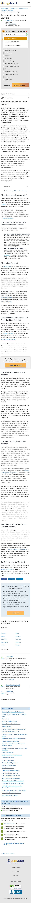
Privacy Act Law (6, 726)
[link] (3, 849)
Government (9, 69)
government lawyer (7, 569)
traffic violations (8, 218)
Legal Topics (13, 8)
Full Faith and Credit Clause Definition (13, 783)
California (3, 639)
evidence (7, 255)
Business (7, 55)
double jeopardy (6, 302)
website (11, 679)
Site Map (15, 875)
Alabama (3, 633)
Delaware (18, 642)
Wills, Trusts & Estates (11, 63)
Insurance (8, 77)
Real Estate (8, 53)
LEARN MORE (15, 613)
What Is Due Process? (8, 760)
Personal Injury (9, 61)
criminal (3, 204)
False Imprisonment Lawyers (10, 741)
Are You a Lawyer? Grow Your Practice (15, 191)
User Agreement (15, 867)
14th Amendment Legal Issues (11, 778)
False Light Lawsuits (8, 757)
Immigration (8, 58)
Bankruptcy (8, 79)
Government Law (23, 8)
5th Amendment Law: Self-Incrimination (14, 738)
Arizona (3, 636)
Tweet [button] (12, 579)
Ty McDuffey (8, 20)
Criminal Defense (10, 50)
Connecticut (4, 642)
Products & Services (11, 71)
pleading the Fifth (6, 298)
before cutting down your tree (17, 550)
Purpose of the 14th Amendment (11, 793)
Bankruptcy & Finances (12, 66)
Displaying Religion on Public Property (13, 712)
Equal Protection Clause (8, 339)
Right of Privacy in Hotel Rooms (11, 724)
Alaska (17, 633)
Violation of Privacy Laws (9, 721)
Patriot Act (5, 719)
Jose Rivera (12, 24)
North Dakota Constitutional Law (12, 755)
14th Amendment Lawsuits (10, 773)
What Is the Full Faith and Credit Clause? (14, 790)
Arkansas (18, 636)
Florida (2, 645)
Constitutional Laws (7, 10)
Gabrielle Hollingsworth (13, 685)
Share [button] (4, 579)
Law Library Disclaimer (7, 854)
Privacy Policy (15, 871)
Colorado (18, 639)
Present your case (9, 824)
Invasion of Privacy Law (9, 765)
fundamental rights (7, 333)
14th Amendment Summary (10, 795)
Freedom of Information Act (10, 732)
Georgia (18, 645)
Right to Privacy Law (8, 768)
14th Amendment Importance (11, 776)
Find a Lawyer (4, 8)
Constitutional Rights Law (9, 763)
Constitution (7, 266)
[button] (29, 3)
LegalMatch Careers (15, 881)
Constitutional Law (7, 752)
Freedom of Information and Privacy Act (14, 729)
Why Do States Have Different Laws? (12, 781)
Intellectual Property (11, 74)
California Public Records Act (10, 770)
